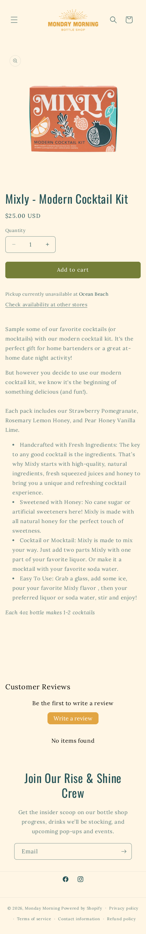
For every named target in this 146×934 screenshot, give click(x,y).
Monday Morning (43, 907)
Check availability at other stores (46, 304)
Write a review (73, 718)
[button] (14, 20)
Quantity (15, 230)
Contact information (79, 918)
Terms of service (34, 918)
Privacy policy (124, 908)
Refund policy (121, 918)
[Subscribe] (123, 851)
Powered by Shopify (81, 907)
